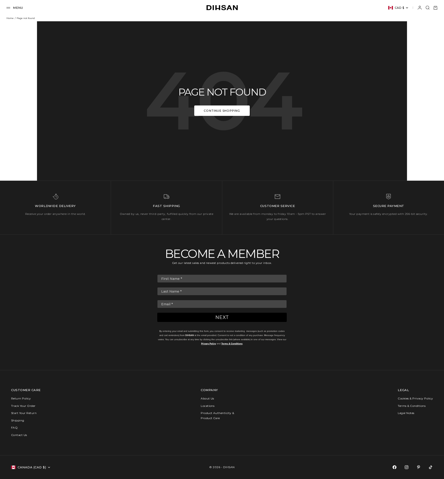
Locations (207, 406)
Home (10, 18)
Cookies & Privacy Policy (415, 398)
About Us (207, 398)
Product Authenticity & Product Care (217, 415)
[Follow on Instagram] (406, 467)
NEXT (222, 317)
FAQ (14, 427)
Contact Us (19, 435)
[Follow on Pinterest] (418, 467)
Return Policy (21, 398)
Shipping (17, 420)
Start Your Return (24, 413)
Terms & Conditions (232, 343)
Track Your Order (23, 406)
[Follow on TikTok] (430, 467)
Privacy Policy (208, 343)
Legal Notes (406, 413)
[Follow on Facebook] (394, 467)
